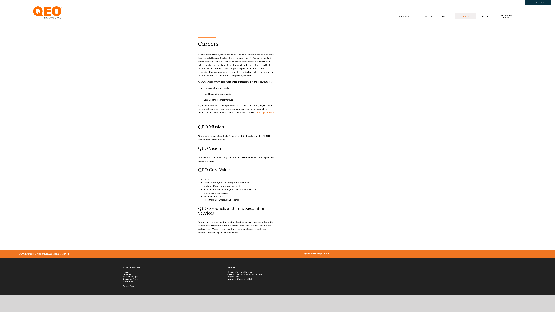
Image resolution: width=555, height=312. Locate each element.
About (126, 272)
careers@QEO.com (265, 112)
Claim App (128, 281)
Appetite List (233, 276)
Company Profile (131, 279)
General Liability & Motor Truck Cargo (245, 274)
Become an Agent (131, 276)
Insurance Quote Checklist (239, 279)
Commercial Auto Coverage (240, 272)
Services (127, 274)
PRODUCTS (232, 267)
